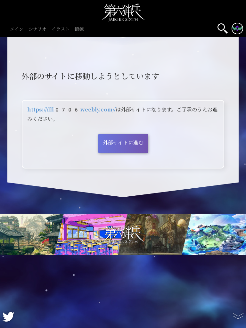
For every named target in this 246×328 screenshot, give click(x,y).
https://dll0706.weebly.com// (71, 110)
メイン (16, 29)
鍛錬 (79, 29)
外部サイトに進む (123, 143)
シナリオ (37, 29)
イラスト (61, 29)
